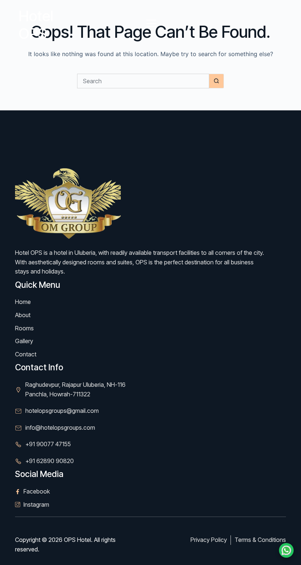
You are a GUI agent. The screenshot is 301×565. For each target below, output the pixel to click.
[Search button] (216, 81)
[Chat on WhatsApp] (286, 550)
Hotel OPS (36, 25)
